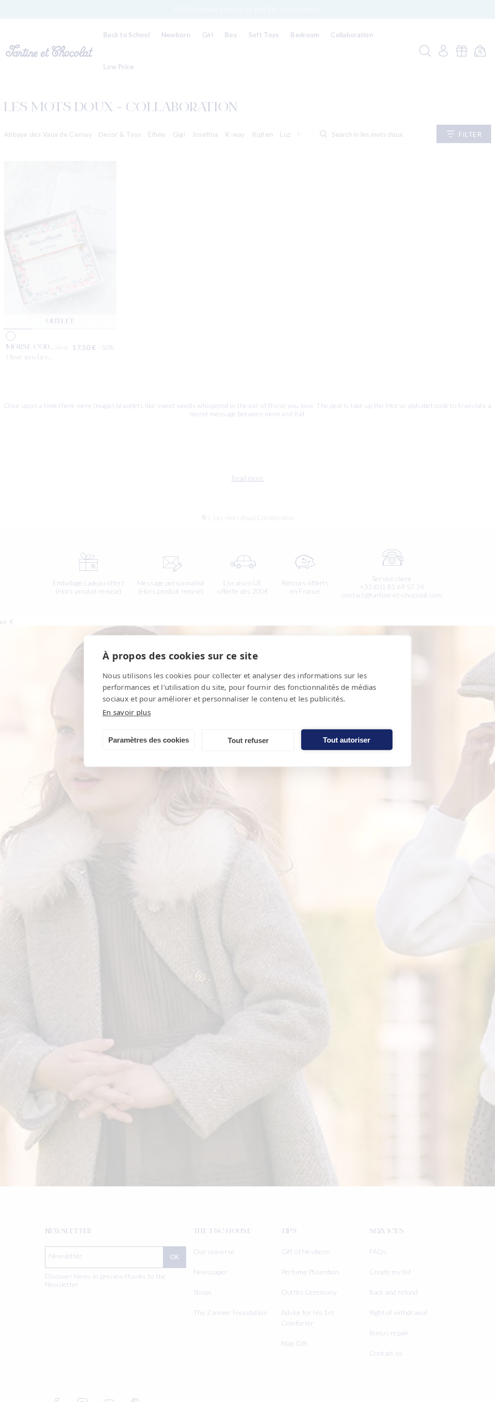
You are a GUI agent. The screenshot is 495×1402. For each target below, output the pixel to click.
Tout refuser (248, 740)
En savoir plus (126, 712)
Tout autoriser (346, 739)
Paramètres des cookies (148, 739)
